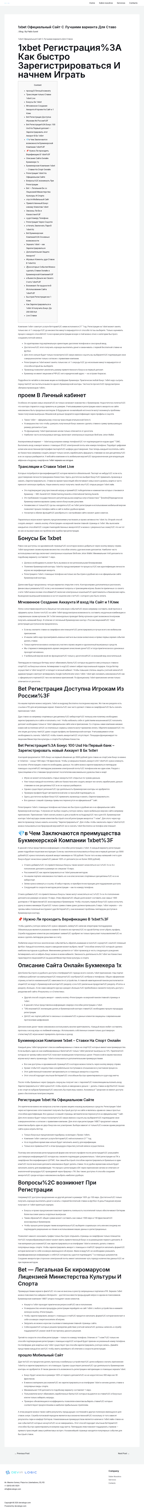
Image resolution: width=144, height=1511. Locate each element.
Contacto (133, 3)
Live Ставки (31, 315)
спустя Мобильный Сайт (37, 199)
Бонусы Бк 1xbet (34, 102)
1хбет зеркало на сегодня (61, 460)
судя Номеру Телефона (37, 218)
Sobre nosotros (106, 3)
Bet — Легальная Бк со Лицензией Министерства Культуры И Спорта (38, 192)
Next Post (123, 1453)
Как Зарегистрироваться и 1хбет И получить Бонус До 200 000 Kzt (39, 308)
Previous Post (22, 1453)
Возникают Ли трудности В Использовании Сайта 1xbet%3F (38, 289)
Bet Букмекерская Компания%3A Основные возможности (38, 237)
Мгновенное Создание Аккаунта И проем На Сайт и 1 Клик (40, 109)
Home (92, 3)
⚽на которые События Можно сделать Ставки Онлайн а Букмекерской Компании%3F (40, 271)
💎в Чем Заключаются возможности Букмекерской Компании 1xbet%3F (39, 143)
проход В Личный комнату (38, 91)
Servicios (121, 3)
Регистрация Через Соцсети (39, 222)
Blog (21, 31)
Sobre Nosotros (115, 1476)
